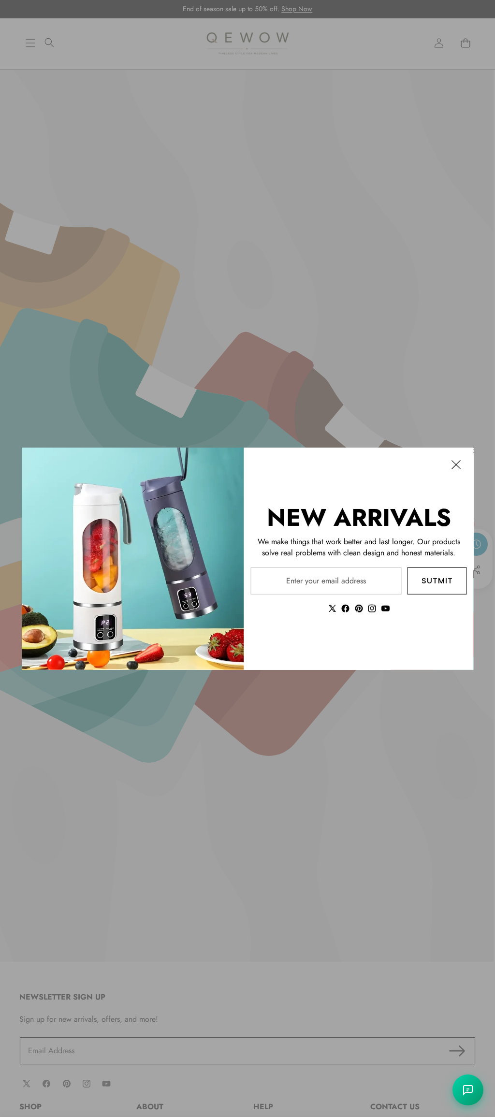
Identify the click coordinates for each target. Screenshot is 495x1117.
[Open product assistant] (467, 1089)
